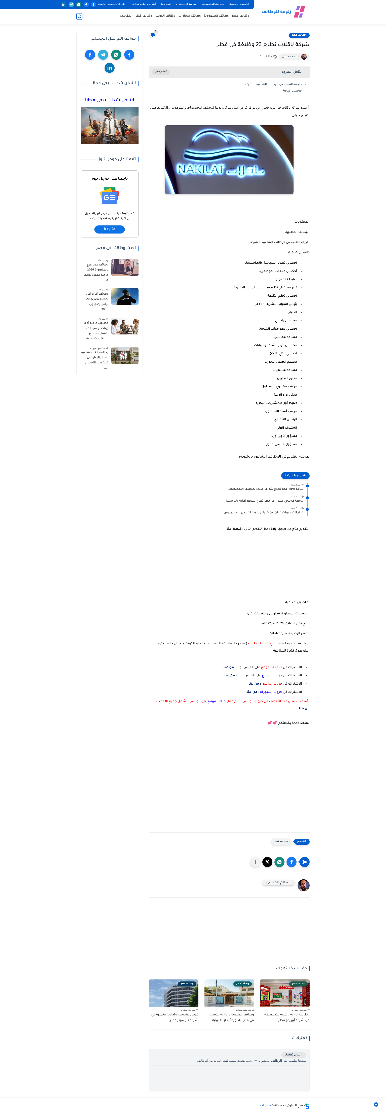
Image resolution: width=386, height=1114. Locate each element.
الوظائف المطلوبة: (297, 232)
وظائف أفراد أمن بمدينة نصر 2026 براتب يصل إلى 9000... (97, 302)
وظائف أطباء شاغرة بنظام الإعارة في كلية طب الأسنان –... (94, 360)
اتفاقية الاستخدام (186, 4)
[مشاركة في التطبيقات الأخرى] (255, 862)
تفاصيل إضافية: (292, 91)
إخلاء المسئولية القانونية (112, 4)
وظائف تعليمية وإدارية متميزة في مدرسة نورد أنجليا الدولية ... (231, 1017)
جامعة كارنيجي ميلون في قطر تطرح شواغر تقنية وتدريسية (265, 501)
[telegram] (71, 4)
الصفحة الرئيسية (239, 4)
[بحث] (79, 16)
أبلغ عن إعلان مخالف (144, 4)
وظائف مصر (240, 16)
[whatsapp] (78, 4)
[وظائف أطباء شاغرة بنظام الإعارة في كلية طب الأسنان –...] (125, 355)
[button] (291, 862)
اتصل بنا (166, 4)
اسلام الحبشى (290, 57)
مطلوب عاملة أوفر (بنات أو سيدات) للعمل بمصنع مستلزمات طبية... (95, 331)
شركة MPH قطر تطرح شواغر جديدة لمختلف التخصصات (266, 489)
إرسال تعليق (293, 1054)
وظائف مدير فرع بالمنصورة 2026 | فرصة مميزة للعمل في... (95, 272)
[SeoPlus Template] (307, 1106)
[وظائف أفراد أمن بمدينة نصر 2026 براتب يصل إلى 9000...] (125, 296)
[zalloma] (282, 11)
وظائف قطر (144, 16)
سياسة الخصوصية (213, 4)
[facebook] (93, 4)
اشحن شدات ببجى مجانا (109, 100)
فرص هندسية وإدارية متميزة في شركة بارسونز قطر (174, 1017)
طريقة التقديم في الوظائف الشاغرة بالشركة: (273, 84)
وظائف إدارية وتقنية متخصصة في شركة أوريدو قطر (287, 1017)
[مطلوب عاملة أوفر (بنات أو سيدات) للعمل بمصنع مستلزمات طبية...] (125, 326)
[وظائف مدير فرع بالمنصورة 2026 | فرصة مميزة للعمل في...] (125, 267)
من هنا (228, 667)
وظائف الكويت (165, 16)
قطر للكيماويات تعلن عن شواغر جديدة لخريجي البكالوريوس (264, 512)
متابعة (109, 229)
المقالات (126, 16)
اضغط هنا (235, 529)
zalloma (265, 1106)
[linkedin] (64, 4)
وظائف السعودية (216, 16)
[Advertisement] (229, 568)
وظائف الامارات (190, 16)
